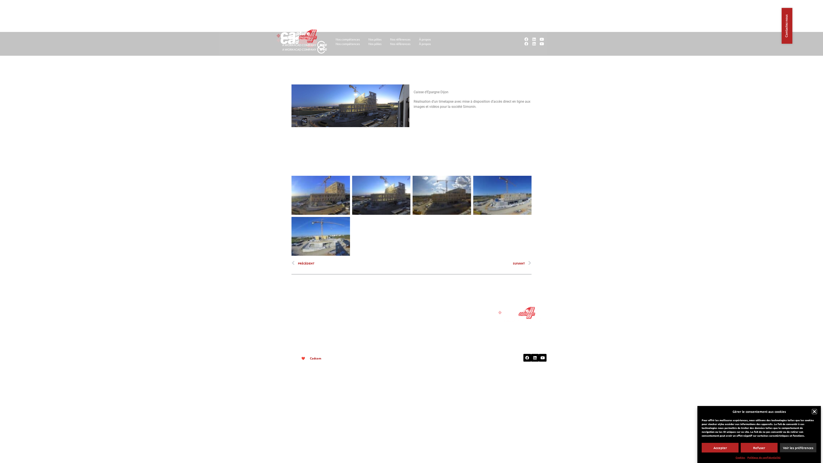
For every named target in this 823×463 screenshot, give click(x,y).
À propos (425, 39)
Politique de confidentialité (764, 457)
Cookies (740, 457)
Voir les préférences (798, 448)
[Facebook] (526, 39)
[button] (814, 411)
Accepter (720, 448)
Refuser (759, 448)
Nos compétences (348, 39)
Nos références (400, 39)
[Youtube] (542, 39)
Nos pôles (374, 39)
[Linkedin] (534, 39)
